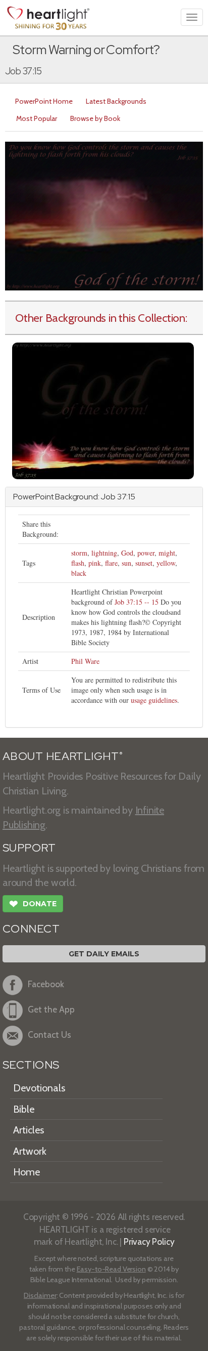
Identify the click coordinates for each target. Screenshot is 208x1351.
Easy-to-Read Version (111, 1269)
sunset (143, 563)
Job (108, 496)
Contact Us (49, 1034)
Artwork (29, 1151)
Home (26, 1172)
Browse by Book (95, 118)
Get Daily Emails (104, 953)
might (167, 553)
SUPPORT (29, 847)
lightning (104, 553)
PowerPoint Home (44, 101)
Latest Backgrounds (116, 101)
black (78, 573)
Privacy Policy (149, 1241)
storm (79, 553)
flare (111, 563)
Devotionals (39, 1088)
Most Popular (36, 118)
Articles (28, 1130)
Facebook (46, 984)
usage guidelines (154, 700)
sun (126, 563)
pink (94, 563)
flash (77, 563)
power (145, 553)
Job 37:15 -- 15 (137, 602)
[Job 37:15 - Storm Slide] (103, 409)
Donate (33, 904)
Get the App (51, 1009)
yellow (166, 563)
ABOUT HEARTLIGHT (63, 756)
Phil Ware (85, 661)
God (127, 553)
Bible (23, 1109)
